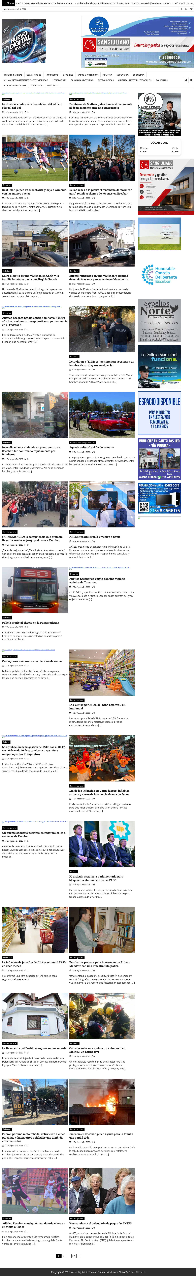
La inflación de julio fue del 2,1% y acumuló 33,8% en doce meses (34, 964)
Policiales (162, 80)
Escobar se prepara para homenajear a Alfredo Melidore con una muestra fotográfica (99, 964)
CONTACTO (52, 85)
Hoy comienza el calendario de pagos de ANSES (100, 1223)
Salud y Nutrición (88, 74)
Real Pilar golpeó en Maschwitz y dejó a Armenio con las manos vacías (34, 191)
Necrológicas (106, 80)
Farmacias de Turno (82, 80)
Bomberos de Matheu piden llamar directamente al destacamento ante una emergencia (100, 105)
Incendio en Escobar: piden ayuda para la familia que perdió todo (101, 1135)
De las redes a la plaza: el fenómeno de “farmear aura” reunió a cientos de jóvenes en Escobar (100, 191)
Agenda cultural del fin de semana (91, 447)
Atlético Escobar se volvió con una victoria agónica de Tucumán (97, 580)
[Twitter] (191, 9)
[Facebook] (181, 9)
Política (107, 74)
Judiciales (7, 99)
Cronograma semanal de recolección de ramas (32, 661)
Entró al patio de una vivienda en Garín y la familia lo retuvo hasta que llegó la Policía (96, 3)
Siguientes (78, 1256)
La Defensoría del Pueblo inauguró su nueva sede (34, 1048)
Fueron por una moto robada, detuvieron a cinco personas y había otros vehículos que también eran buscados (33, 1137)
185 (73, 1256)
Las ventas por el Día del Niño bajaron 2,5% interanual (97, 706)
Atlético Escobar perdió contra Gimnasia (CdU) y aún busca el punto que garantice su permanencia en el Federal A (34, 321)
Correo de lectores (15, 85)
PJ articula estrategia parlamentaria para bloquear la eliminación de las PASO (96, 878)
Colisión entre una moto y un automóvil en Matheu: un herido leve (97, 1049)
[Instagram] (186, 9)
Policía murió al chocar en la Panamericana (30, 622)
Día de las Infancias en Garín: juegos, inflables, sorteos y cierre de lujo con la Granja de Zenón (99, 792)
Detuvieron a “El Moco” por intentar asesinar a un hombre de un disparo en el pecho (101, 363)
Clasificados (34, 74)
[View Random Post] (185, 80)
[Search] (191, 80)
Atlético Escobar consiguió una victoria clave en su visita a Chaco (33, 1225)
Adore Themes (136, 1272)
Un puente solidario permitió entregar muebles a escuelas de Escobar (34, 834)
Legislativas (59, 80)
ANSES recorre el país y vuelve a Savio (95, 537)
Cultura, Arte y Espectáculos (135, 80)
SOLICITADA (37, 85)
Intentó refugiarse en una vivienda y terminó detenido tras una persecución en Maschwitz (98, 277)
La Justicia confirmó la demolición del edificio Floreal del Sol (32, 105)
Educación (123, 74)
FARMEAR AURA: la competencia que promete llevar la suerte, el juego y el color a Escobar (32, 538)
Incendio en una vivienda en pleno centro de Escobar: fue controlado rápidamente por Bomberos (31, 451)
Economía (138, 74)
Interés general (13, 74)
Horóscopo (52, 74)
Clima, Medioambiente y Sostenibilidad (26, 80)
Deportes (68, 74)
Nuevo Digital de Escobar (84, 1272)
